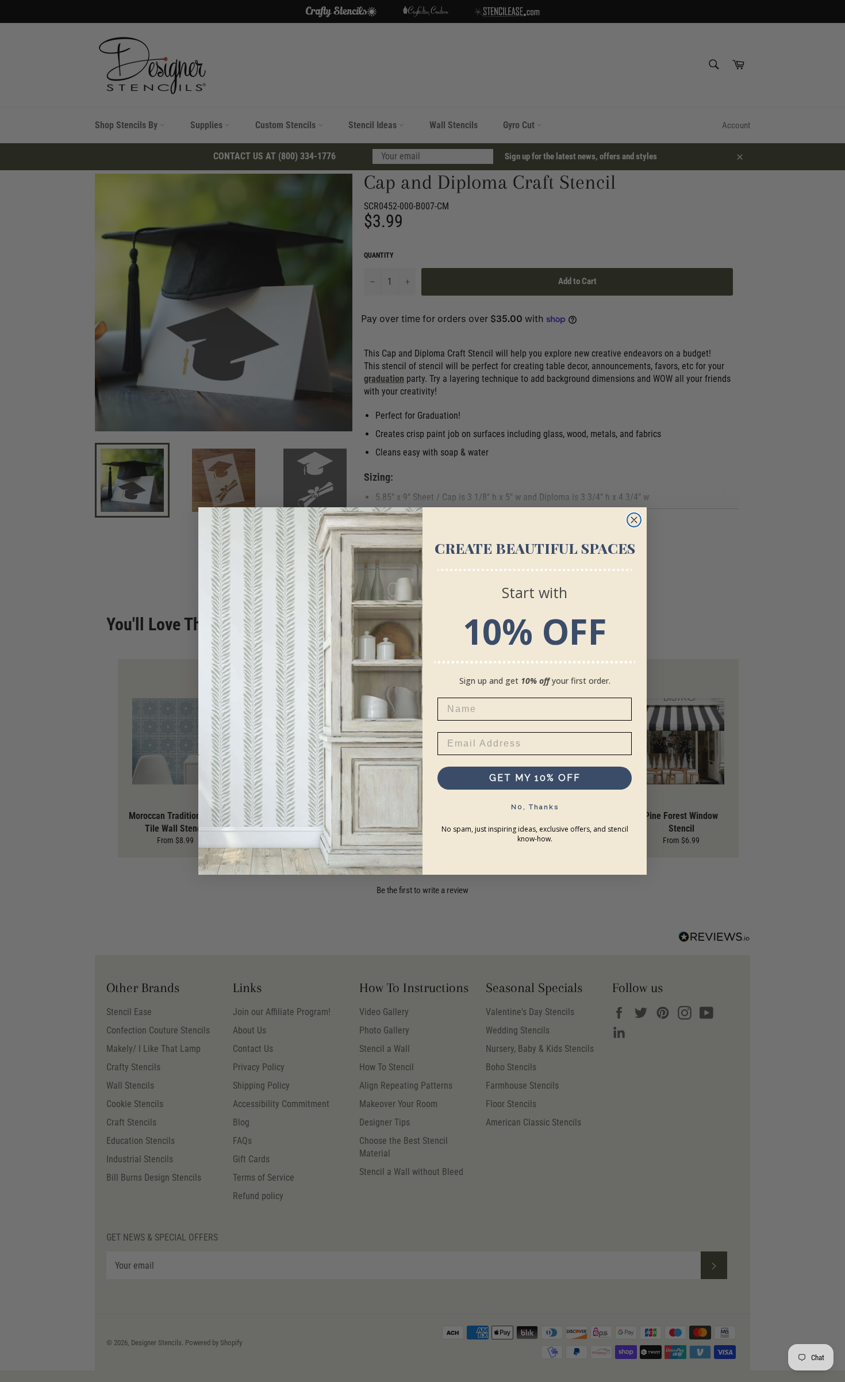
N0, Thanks (535, 807)
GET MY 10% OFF (535, 777)
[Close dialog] (634, 520)
